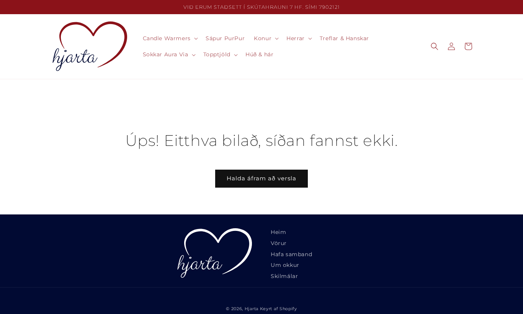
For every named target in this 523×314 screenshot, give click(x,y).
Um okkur (285, 265)
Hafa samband (291, 254)
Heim (278, 232)
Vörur (279, 243)
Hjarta (251, 308)
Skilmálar (284, 276)
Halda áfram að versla (261, 178)
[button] (169, 38)
